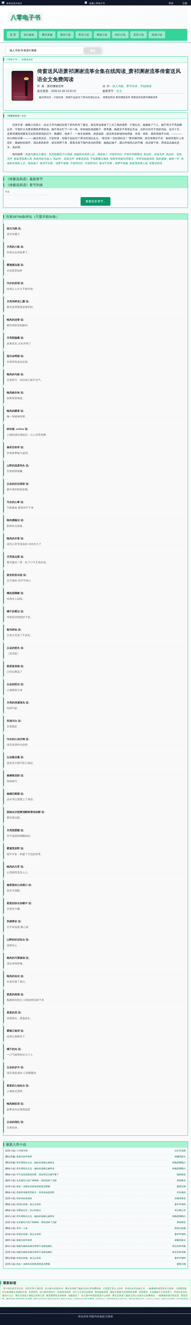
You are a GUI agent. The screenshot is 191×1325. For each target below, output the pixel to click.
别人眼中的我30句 (54, 1288)
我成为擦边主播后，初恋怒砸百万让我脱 (48, 154)
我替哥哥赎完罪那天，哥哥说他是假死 (132, 158)
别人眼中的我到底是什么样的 (95, 1295)
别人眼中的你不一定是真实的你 (55, 1292)
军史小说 (84, 34)
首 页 (13, 34)
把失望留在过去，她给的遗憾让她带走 (35, 1162)
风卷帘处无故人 (43, 158)
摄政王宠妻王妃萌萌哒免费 (123, 1292)
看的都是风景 (101, 1292)
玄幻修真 (29, 34)
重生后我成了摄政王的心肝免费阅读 (83, 1288)
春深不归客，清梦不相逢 (54, 163)
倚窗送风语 (27, 59)
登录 (171, 3)
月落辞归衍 (115, 154)
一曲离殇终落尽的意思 (168, 1295)
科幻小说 (120, 34)
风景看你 (143, 1292)
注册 (184, 3)
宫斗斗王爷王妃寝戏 (83, 1292)
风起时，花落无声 (154, 154)
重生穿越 (47, 34)
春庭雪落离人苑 (23, 158)
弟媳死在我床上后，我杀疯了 (91, 154)
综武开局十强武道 (34, 1288)
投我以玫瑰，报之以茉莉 (28, 1204)
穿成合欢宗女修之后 (135, 1288)
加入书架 (117, 86)
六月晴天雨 (22, 1150)
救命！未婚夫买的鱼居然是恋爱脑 (33, 1186)
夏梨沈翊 (181, 1186)
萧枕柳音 (181, 1180)
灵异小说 (138, 34)
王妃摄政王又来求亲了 (161, 1292)
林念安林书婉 (179, 1246)
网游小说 (102, 34)
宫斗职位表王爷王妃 (13, 1288)
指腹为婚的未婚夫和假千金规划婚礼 (34, 1246)
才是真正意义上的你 (113, 1288)
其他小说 (157, 34)
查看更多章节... (95, 201)
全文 (119, 90)
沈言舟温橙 (180, 1150)
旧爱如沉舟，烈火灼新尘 (28, 1210)
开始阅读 (145, 86)
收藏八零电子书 (97, 3)
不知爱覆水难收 (99, 158)
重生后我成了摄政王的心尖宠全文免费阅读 (133, 1295)
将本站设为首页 (14, 3)
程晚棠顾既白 (179, 1162)
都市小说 (65, 34)
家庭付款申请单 (24, 1156)
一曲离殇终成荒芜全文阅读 (160, 1288)
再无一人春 (22, 1228)
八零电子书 (11, 59)
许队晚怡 (181, 1192)
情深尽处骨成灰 (24, 1198)
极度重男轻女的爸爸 (56, 1295)
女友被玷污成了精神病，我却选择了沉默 (36, 1180)
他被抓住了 (73, 1295)
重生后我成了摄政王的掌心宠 (29, 1295)
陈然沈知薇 (180, 1228)
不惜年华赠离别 (133, 154)
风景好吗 (33, 1292)
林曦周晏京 (180, 1156)
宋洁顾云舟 (180, 1210)
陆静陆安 (181, 1174)
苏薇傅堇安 (180, 1198)
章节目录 (131, 86)
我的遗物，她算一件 (167, 158)
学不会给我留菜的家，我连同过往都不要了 (37, 1174)
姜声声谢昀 (180, 1204)
